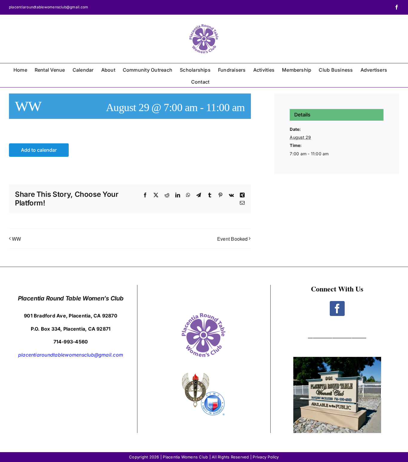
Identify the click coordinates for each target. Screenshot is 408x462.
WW (16, 238)
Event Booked (232, 238)
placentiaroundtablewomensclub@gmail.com (48, 7)
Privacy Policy (266, 457)
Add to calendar (39, 150)
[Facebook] (337, 308)
